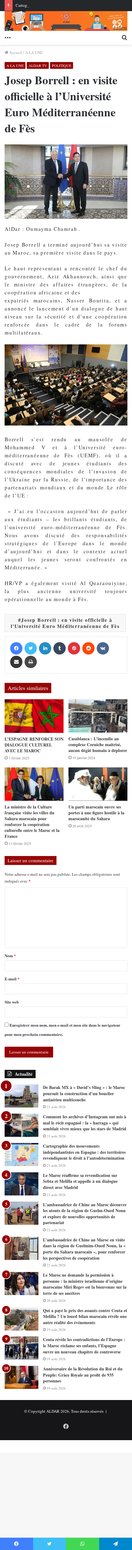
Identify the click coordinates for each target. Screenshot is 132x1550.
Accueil (15, 52)
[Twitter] (31, 648)
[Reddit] (88, 648)
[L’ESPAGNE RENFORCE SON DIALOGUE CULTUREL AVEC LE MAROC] (34, 716)
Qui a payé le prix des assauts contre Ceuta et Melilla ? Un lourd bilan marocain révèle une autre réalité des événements (85, 1316)
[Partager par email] (16, 662)
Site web (12, 1002)
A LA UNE (34, 52)
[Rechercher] (124, 37)
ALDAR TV (38, 65)
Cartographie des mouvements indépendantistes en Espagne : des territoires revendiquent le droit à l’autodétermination (84, 1152)
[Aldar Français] (66, 21)
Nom (10, 955)
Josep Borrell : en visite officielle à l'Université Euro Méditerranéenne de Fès (65, 623)
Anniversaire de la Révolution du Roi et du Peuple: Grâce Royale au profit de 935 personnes (82, 1374)
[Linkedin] (45, 648)
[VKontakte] (103, 648)
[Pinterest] (74, 648)
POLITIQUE (61, 65)
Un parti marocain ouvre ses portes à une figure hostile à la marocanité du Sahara (96, 813)
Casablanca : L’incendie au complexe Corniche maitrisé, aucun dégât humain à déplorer (97, 744)
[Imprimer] (31, 662)
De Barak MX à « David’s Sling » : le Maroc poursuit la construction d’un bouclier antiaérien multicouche (84, 1093)
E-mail (12, 979)
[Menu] (8, 37)
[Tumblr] (59, 648)
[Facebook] (16, 648)
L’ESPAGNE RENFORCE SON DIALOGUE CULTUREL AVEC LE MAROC (34, 745)
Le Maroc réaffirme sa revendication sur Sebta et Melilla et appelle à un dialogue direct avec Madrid (80, 1181)
